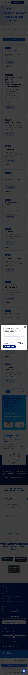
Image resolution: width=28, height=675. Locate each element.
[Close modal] (25, 327)
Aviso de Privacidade (20, 342)
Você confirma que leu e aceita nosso (13, 342)
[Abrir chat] (24, 671)
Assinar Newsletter (9, 346)
